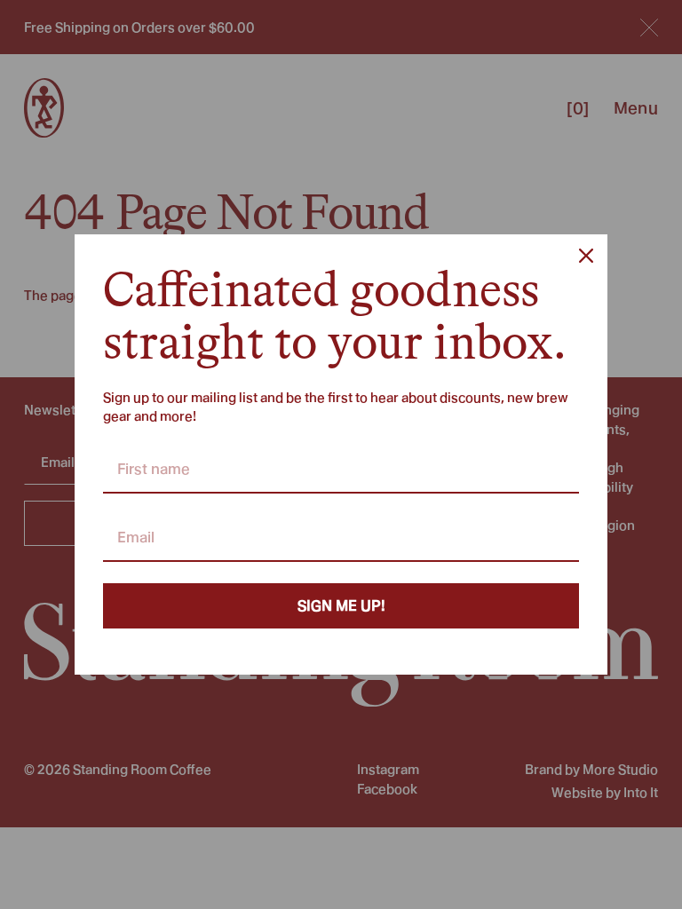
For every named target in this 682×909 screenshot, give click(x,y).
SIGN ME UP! (341, 605)
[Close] (586, 255)
